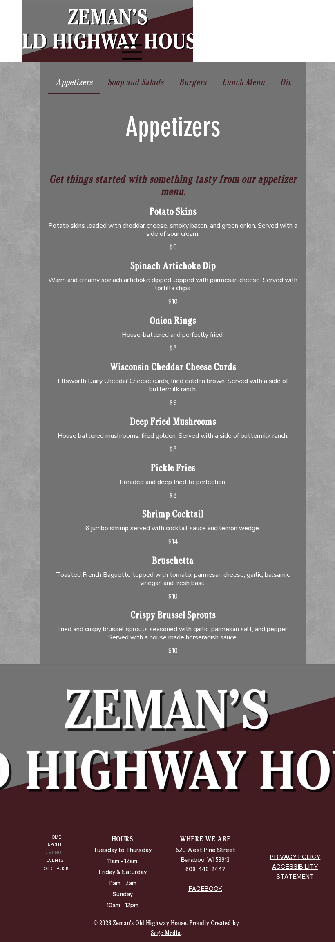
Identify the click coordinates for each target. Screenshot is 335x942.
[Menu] (16, 31)
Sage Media (166, 933)
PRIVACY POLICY (295, 856)
